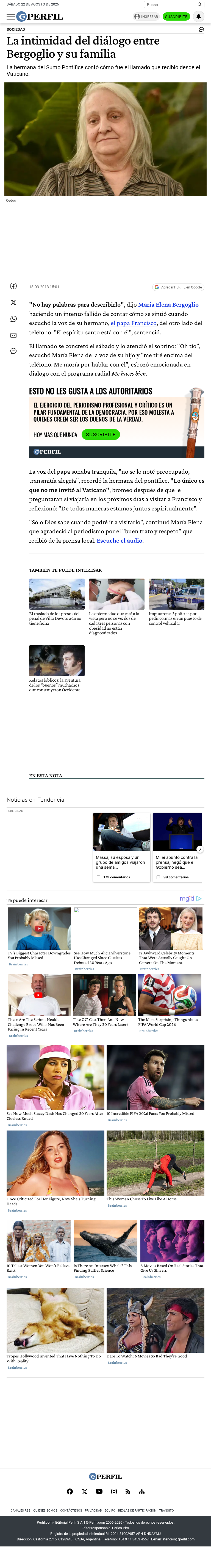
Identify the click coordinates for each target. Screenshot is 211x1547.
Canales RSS (20, 1510)
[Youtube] (99, 1492)
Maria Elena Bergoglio (168, 304)
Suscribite (176, 17)
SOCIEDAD (16, 29)
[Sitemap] (142, 1492)
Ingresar (149, 17)
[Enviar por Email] (13, 335)
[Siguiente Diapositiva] (200, 849)
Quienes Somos (45, 1510)
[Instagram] (114, 1492)
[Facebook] (70, 1492)
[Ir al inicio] (39, 16)
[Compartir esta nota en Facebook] (13, 286)
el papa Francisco (134, 322)
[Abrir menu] (11, 16)
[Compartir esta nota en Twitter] (13, 302)
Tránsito (166, 1510)
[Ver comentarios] (200, 31)
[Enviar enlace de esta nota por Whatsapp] (13, 319)
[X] (84, 1492)
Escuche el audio (119, 540)
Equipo (110, 1510)
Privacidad (93, 1510)
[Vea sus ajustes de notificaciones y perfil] (198, 16)
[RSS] (128, 1492)
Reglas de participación (137, 1510)
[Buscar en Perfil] (200, 4)
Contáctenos (71, 1510)
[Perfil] (105, 1478)
